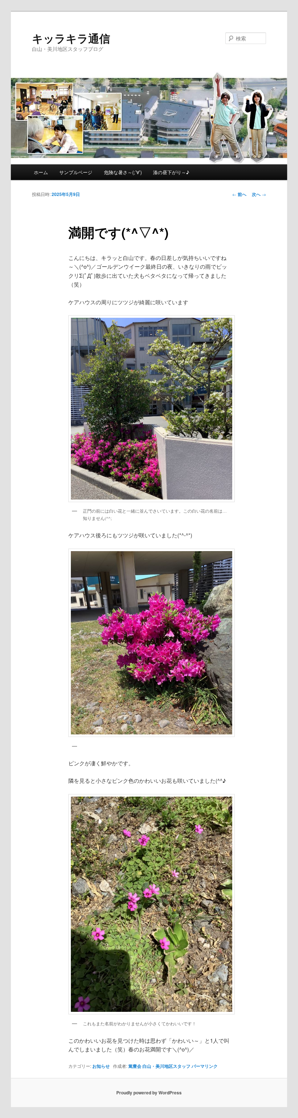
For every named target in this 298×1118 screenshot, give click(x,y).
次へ (259, 194)
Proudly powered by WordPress (149, 1092)
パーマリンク (205, 1066)
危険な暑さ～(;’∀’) (123, 172)
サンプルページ (75, 172)
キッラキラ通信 (71, 38)
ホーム (41, 172)
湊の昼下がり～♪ (171, 172)
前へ (239, 194)
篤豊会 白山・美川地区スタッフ (159, 1066)
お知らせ (101, 1066)
